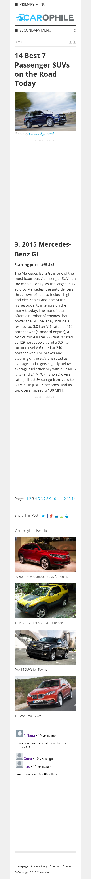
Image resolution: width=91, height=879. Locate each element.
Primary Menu (32, 4)
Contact (67, 866)
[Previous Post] (70, 41)
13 (69, 498)
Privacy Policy (39, 866)
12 (64, 498)
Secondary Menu (35, 30)
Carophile (43, 872)
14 (74, 498)
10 (54, 498)
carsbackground (41, 133)
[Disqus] (45, 783)
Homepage (21, 866)
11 (59, 498)
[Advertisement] (45, 190)
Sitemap (55, 866)
